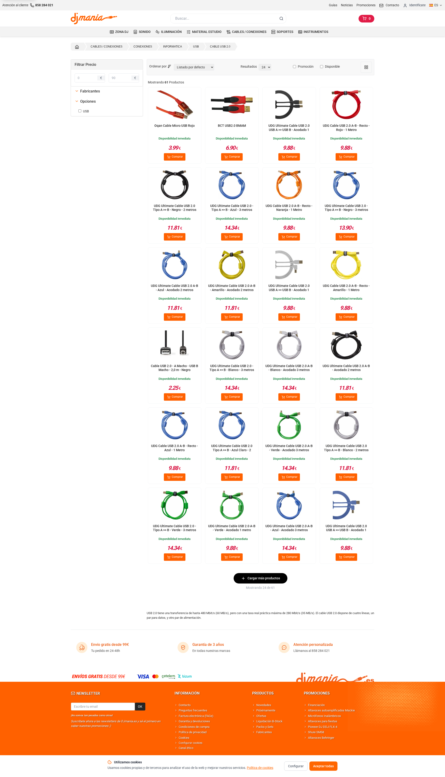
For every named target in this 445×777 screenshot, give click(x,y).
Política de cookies (260, 768)
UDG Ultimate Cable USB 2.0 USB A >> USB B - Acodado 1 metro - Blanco (289, 290)
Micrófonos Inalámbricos (324, 716)
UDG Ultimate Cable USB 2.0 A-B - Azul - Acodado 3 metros (289, 528)
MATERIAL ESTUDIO (207, 32)
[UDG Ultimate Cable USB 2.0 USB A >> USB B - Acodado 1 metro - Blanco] (289, 265)
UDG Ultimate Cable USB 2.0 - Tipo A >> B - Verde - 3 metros (174, 528)
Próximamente (265, 710)
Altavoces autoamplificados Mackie (331, 710)
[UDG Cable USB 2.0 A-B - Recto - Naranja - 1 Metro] (289, 185)
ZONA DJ (121, 32)
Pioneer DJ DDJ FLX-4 (322, 727)
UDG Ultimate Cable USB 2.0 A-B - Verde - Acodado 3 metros (289, 448)
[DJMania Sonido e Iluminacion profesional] (335, 676)
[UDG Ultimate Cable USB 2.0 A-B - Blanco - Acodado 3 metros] (289, 345)
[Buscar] (281, 18)
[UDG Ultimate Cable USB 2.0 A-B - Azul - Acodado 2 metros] (174, 265)
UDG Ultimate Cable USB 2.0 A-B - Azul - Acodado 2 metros (174, 288)
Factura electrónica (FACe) (196, 716)
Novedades (263, 705)
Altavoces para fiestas (322, 721)
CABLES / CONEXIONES (249, 32)
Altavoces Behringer (321, 737)
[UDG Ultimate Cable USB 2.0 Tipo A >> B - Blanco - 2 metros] (346, 425)
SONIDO (145, 32)
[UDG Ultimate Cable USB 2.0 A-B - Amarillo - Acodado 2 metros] (232, 265)
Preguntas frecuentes (193, 710)
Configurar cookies (190, 743)
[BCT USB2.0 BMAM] (232, 105)
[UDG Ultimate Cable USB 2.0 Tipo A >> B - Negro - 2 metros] (174, 185)
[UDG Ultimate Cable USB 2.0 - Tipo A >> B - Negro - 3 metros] (346, 185)
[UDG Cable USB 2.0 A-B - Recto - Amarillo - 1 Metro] (346, 265)
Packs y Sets (264, 727)
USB (86, 111)
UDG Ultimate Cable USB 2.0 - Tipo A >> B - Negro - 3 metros (346, 208)
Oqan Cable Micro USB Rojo (174, 125)
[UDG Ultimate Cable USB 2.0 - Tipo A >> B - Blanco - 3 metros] (232, 345)
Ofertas (261, 716)
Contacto (185, 705)
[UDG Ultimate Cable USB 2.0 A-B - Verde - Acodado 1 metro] (232, 506)
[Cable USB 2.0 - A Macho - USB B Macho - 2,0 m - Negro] (174, 345)
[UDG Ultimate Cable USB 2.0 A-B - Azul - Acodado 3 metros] (289, 506)
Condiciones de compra (194, 727)
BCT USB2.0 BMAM (232, 125)
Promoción (306, 66)
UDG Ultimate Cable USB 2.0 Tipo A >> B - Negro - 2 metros (174, 208)
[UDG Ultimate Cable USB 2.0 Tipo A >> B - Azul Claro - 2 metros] (232, 425)
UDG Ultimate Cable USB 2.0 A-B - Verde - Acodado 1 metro (231, 528)
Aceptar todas (323, 766)
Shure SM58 (316, 732)
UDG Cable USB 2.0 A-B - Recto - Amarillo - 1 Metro (346, 288)
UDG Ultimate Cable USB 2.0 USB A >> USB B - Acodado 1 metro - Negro (289, 130)
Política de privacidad (193, 732)
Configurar (296, 766)
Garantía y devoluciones (194, 721)
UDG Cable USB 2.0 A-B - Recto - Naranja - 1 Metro (289, 208)
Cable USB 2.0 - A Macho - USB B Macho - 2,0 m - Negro (174, 368)
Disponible (332, 66)
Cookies (184, 737)
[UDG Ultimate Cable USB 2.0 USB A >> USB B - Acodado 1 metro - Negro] (289, 105)
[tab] (107, 91)
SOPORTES (285, 32)
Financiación (316, 705)
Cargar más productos (264, 578)
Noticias (347, 5)
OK (140, 706)
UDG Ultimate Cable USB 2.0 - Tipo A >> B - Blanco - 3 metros (232, 368)
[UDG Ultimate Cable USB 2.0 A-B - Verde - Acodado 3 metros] (289, 425)
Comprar (177, 156)
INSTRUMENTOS (316, 32)
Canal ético (186, 748)
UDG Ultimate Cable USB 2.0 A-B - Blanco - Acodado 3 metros (289, 368)
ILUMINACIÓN (171, 32)
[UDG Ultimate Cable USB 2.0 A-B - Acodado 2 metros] (346, 345)
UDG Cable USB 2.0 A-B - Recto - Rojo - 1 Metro (346, 128)
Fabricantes (264, 732)
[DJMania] (94, 18)
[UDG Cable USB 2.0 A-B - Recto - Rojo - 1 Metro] (346, 105)
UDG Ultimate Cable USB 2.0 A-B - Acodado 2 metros (346, 368)
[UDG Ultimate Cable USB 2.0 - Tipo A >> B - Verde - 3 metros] (174, 506)
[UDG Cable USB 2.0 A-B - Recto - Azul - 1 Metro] (174, 425)
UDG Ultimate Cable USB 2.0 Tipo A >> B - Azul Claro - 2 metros (231, 450)
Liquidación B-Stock (269, 721)
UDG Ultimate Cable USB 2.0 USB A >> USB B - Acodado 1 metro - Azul (346, 530)
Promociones (365, 5)
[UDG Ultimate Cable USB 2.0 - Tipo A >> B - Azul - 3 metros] (232, 185)
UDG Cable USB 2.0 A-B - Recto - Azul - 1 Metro (174, 448)
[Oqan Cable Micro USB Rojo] (174, 105)
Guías (333, 5)
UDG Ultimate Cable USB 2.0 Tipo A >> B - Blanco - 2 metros (346, 448)
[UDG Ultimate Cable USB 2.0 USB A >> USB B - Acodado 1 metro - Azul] (346, 506)
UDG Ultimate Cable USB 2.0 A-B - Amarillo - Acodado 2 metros (231, 288)
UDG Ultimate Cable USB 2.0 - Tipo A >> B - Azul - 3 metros (231, 208)
